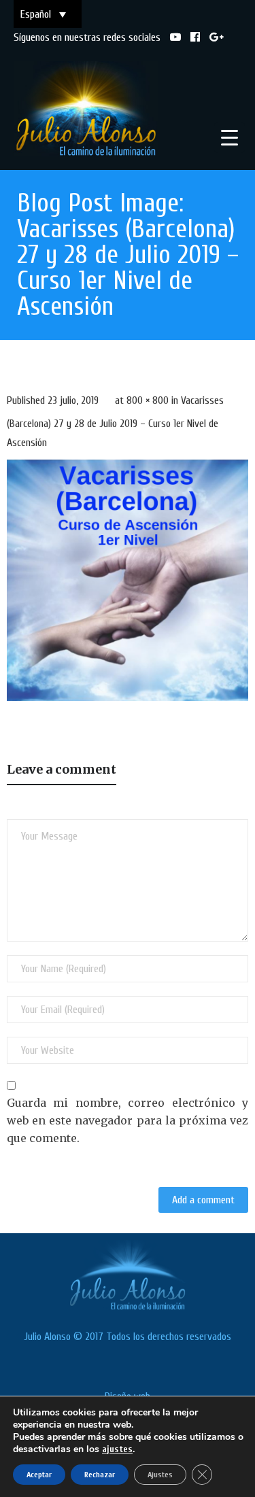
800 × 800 (147, 400)
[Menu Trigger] (229, 137)
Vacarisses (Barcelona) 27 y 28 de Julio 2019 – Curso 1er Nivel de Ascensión (115, 421)
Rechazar (99, 1474)
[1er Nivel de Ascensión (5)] (127, 580)
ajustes (117, 1449)
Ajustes (160, 1474)
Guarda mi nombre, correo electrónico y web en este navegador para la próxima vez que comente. (127, 1120)
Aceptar (39, 1474)
